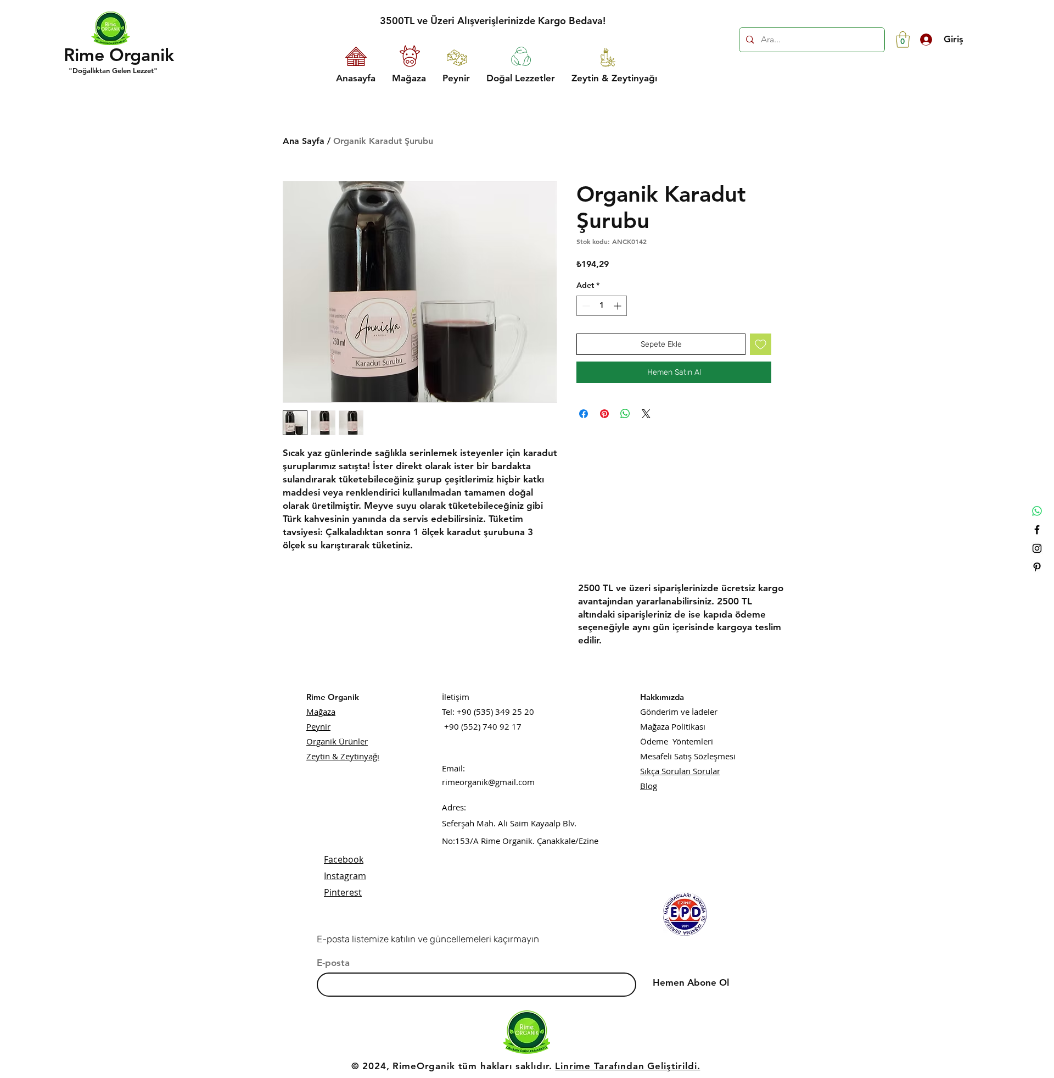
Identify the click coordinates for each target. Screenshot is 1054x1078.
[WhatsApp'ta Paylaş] (625, 413)
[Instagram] (1037, 548)
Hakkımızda (662, 697)
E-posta (333, 963)
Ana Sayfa (303, 141)
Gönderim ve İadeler (678, 711)
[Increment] (618, 305)
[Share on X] (646, 413)
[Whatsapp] (1037, 511)
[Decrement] (585, 305)
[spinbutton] (602, 305)
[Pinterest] (1037, 567)
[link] (903, 39)
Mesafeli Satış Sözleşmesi (688, 756)
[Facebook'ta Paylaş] (583, 413)
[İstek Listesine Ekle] (760, 344)
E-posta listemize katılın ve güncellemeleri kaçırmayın (428, 938)
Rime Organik (332, 697)
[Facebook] (1037, 530)
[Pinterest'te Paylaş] (604, 413)
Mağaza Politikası (672, 726)
